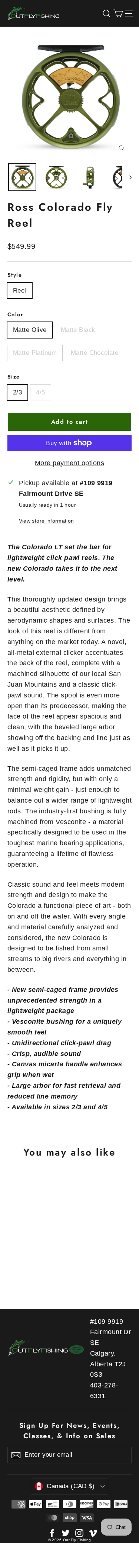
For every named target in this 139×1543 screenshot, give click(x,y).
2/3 (17, 392)
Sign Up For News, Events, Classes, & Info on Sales (69, 1430)
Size (13, 376)
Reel (19, 290)
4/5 (40, 392)
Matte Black (78, 329)
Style (14, 275)
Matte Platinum (35, 352)
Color (15, 314)
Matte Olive (30, 329)
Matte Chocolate (94, 352)
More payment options (69, 463)
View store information (46, 521)
